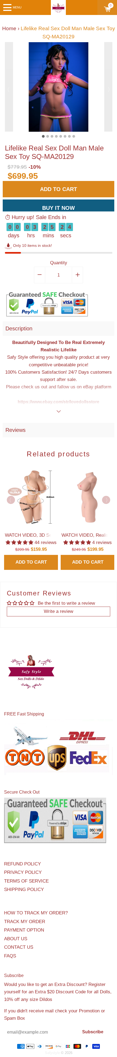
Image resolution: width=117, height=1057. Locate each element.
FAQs (10, 955)
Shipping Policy (24, 889)
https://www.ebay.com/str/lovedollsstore (58, 402)
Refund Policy (22, 864)
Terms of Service (26, 881)
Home (9, 28)
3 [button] (52, 136)
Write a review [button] (58, 611)
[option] (58, 87)
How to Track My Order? (36, 912)
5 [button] (60, 136)
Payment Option (24, 930)
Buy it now (58, 208)
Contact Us (18, 947)
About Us (15, 938)
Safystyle (52, 1053)
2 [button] (47, 136)
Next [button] (108, 87)
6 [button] (65, 136)
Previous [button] (9, 87)
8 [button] (73, 136)
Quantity (58, 262)
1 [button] (43, 136)
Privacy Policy (23, 872)
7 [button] (69, 136)
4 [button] (56, 136)
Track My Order (24, 921)
